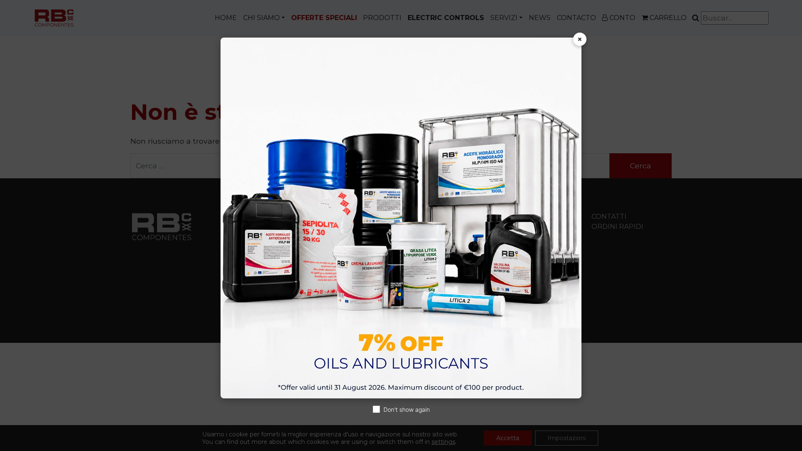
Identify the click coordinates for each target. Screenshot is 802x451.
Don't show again (406, 409)
